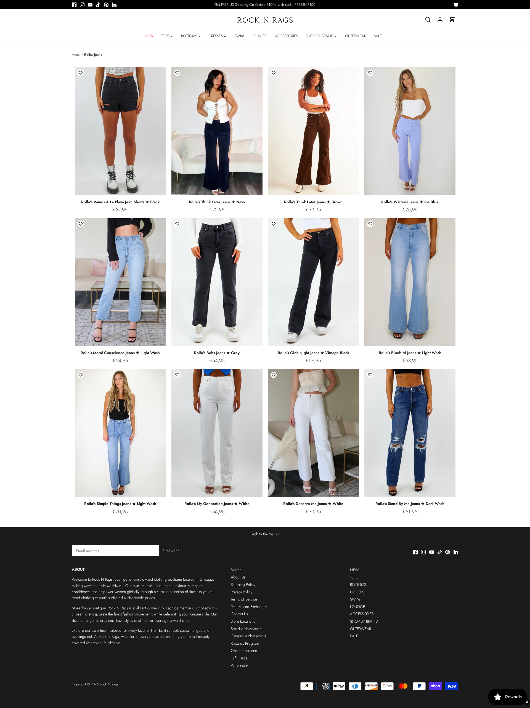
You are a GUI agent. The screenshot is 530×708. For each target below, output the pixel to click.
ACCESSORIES (361, 614)
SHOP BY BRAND (364, 621)
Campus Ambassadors (248, 636)
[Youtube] (90, 4)
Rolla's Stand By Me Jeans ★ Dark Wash (409, 503)
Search (236, 570)
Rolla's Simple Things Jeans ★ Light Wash (120, 503)
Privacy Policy (241, 592)
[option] (120, 131)
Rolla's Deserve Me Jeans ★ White (313, 503)
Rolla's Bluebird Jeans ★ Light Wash (410, 353)
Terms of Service (244, 599)
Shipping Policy (243, 584)
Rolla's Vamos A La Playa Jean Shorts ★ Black (120, 202)
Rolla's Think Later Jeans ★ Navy (217, 202)
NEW (354, 570)
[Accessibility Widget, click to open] (527, 702)
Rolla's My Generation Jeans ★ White (217, 503)
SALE (354, 636)
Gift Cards (239, 658)
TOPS (354, 577)
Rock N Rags (109, 684)
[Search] (428, 19)
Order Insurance (244, 650)
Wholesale (239, 665)
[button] (81, 73)
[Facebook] (74, 4)
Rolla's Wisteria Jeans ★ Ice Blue (410, 202)
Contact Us (239, 614)
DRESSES (357, 592)
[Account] (440, 19)
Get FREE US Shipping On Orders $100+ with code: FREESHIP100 (265, 4)
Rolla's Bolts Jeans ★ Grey (217, 353)
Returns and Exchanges (249, 606)
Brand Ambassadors (247, 628)
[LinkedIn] (114, 4)
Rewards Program (245, 643)
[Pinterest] (106, 4)
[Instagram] (82, 4)
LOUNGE (357, 606)
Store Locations (243, 621)
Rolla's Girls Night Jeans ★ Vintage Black (313, 353)
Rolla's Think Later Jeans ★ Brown (313, 202)
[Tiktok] (98, 4)
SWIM (355, 599)
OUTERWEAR (360, 628)
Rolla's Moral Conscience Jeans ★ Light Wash (120, 353)
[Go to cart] (452, 19)
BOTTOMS (358, 584)
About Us (238, 577)
